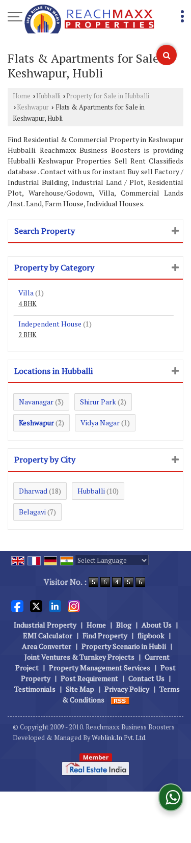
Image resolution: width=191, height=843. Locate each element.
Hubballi (48, 96)
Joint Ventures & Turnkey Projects (79, 657)
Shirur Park (98, 401)
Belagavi (32, 511)
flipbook (151, 635)
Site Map (80, 689)
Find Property (105, 635)
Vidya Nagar (100, 422)
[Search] (166, 55)
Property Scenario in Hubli (123, 646)
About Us (157, 625)
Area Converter (46, 646)
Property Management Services (99, 667)
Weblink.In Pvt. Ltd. (119, 737)
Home (22, 96)
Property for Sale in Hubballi (107, 96)
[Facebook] (17, 605)
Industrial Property (45, 625)
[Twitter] (36, 605)
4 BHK (27, 304)
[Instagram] (74, 605)
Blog (123, 625)
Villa (26, 292)
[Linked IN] (55, 605)
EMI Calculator (47, 635)
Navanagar (36, 401)
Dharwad (33, 491)
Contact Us (146, 678)
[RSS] (120, 699)
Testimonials (35, 689)
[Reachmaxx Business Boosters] (89, 20)
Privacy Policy (126, 689)
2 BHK (27, 335)
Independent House (49, 324)
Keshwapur (33, 107)
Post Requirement (89, 678)
